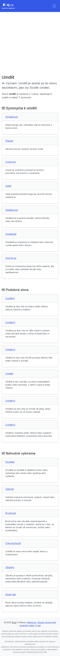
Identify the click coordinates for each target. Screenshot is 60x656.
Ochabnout (11, 116)
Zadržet (9, 489)
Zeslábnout (11, 210)
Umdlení (10, 298)
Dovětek (10, 461)
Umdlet (9, 373)
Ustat (8, 185)
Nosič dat (10, 594)
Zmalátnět (10, 234)
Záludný (9, 567)
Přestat (9, 140)
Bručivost (10, 513)
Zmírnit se (10, 258)
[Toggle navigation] (54, 6)
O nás (38, 625)
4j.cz (14, 622)
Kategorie (31, 622)
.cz (8, 6)
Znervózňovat (13, 543)
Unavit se (10, 161)
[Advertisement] (30, 43)
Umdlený (10, 322)
